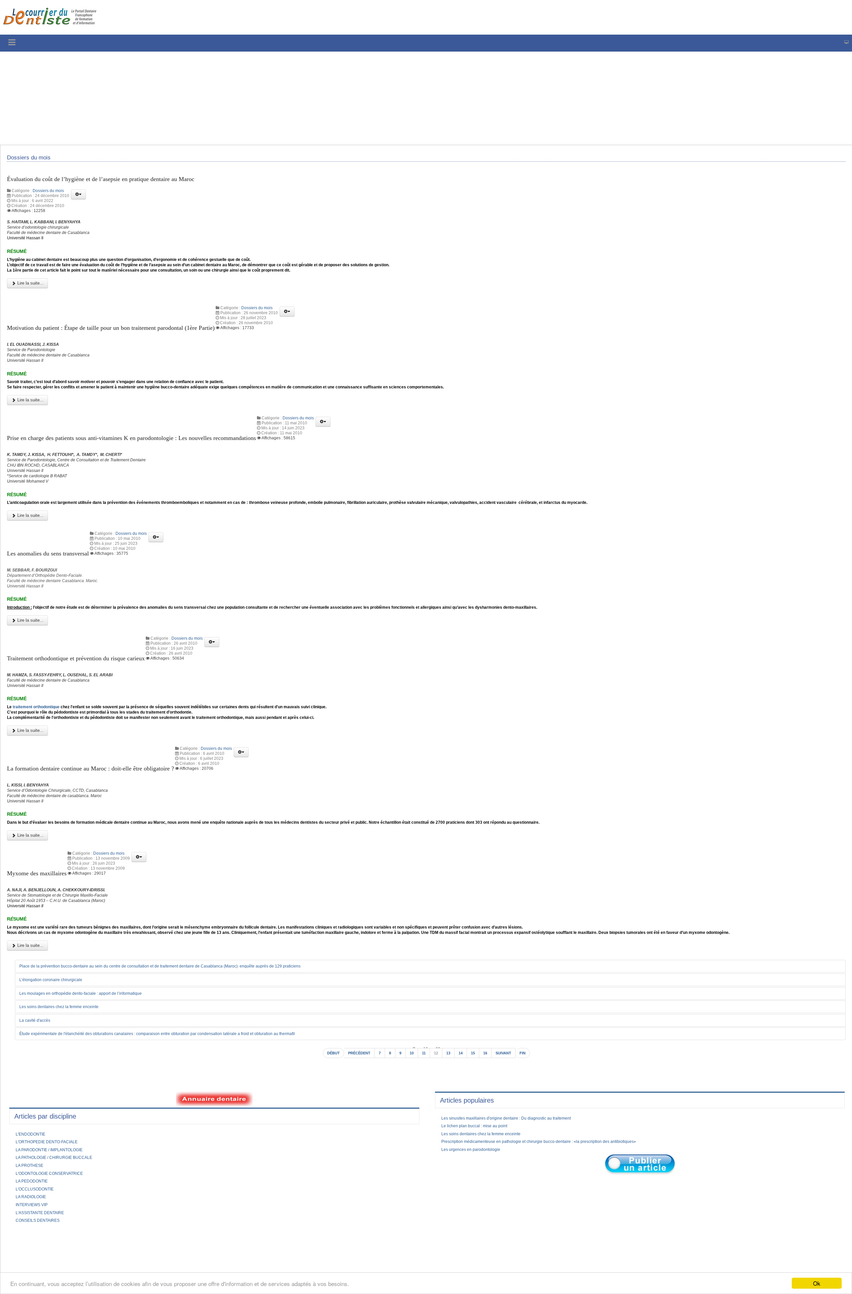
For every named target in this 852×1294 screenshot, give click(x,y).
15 (476, 1138)
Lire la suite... (30, 298)
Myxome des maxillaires (41, 940)
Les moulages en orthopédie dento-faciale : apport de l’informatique (92, 1077)
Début (326, 1138)
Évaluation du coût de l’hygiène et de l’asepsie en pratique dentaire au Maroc (116, 183)
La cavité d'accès (39, 1105)
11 (424, 1138)
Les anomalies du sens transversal (54, 590)
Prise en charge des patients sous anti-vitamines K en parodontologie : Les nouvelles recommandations (152, 464)
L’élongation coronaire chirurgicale (57, 1064)
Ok (816, 1283)
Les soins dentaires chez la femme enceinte (67, 1091)
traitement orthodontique (42, 760)
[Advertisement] (201, 98)
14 (463, 1138)
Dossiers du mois (48, 195)
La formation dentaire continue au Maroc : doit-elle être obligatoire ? (104, 825)
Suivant (509, 1138)
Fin (530, 1138)
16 (489, 1138)
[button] (78, 199)
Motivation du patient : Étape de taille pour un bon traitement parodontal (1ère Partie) (128, 343)
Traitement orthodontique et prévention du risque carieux (88, 705)
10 (411, 1138)
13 (450, 1138)
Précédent (355, 1138)
